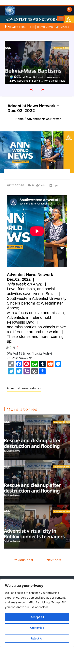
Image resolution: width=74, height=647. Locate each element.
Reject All (37, 638)
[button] (61, 18)
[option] (37, 62)
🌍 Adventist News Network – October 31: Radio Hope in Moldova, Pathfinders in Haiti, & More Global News (37, 77)
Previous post (23, 560)
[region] (37, 613)
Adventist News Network (24, 388)
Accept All (37, 617)
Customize (37, 627)
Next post (54, 560)
